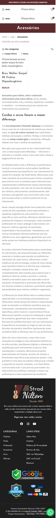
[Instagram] (28, 424)
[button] (50, 512)
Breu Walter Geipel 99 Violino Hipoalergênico (14, 77)
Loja (12, 37)
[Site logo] (28, 9)
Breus (25, 54)
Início (4, 37)
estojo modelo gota (19, 139)
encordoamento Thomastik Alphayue (23, 126)
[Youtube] (34, 424)
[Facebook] (21, 424)
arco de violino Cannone (22, 132)
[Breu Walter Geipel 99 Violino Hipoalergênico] (14, 62)
